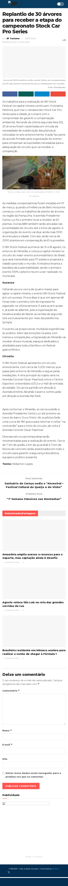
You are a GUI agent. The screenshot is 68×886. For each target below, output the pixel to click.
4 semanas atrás (11, 658)
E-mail (7, 744)
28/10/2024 (30, 38)
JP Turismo (13, 38)
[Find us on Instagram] (14, 872)
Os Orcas (55, 869)
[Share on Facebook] (10, 94)
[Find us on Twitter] (8, 872)
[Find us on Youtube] (19, 872)
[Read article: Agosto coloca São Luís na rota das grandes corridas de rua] (34, 583)
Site (4, 759)
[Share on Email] (58, 94)
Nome (7, 730)
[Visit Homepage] (22, 4)
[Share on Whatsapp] (26, 94)
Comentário (11, 690)
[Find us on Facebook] (3, 872)
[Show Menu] (3, 4)
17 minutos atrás (11, 562)
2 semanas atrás (11, 610)
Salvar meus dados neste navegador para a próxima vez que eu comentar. (33, 775)
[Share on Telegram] (42, 94)
